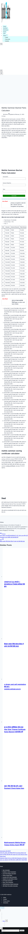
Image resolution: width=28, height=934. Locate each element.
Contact (6, 37)
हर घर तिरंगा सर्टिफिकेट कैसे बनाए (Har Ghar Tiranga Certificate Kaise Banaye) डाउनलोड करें (14, 729)
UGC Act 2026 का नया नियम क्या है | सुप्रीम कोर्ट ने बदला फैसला (13, 859)
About (4, 897)
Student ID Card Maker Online (10, 879)
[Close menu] (0, 910)
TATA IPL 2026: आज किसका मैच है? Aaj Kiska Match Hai (13, 852)
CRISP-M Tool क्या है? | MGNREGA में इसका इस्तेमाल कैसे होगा (14, 584)
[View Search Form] (1, 44)
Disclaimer (5, 902)
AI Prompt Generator (8, 880)
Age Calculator (6, 870)
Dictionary (5, 30)
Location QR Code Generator (10, 877)
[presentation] (15, 563)
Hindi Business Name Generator (10, 884)
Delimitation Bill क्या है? (5, 851)
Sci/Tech (5, 28)
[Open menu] (1, 73)
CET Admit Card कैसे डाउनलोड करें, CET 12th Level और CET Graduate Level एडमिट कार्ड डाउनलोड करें (14, 535)
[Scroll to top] (1, 908)
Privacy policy (7, 39)
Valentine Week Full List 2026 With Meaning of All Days (13, 858)
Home (4, 26)
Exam (4, 31)
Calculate (14, 195)
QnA (4, 33)
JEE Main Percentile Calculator (10, 886)
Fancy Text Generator (8, 882)
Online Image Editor (7, 875)
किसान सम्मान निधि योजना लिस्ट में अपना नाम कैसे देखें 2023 (12, 540)
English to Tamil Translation (9, 871)
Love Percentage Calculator (9, 873)
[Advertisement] (14, 89)
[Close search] (1, 928)
